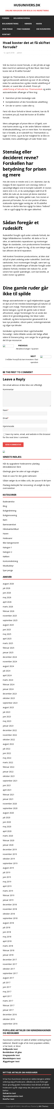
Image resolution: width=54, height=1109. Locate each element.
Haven (39, 24)
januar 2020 (8, 845)
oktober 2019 (9, 858)
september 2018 (10, 918)
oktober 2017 (9, 968)
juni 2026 (7, 592)
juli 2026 (6, 588)
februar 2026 (8, 611)
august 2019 (8, 868)
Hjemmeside (8, 426)
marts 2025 (8, 643)
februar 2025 (8, 647)
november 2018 (10, 909)
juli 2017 (6, 982)
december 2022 (10, 730)
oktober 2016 (9, 1019)
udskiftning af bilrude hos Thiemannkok (22, 89)
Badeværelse (9, 501)
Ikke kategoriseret (11, 542)
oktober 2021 (9, 776)
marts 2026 (8, 606)
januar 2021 (8, 799)
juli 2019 (6, 872)
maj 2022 (7, 758)
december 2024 (10, 657)
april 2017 (7, 996)
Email (5, 418)
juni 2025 (7, 629)
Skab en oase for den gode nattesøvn (20, 476)
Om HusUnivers (43, 29)
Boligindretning (10, 24)
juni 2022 (7, 753)
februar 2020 (8, 840)
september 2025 (10, 620)
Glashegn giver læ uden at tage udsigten (21, 471)
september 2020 (10, 808)
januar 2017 (8, 1010)
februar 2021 (8, 794)
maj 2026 (7, 597)
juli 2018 (6, 927)
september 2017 (10, 973)
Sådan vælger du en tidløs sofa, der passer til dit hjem (27, 480)
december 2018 (10, 904)
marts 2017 (8, 1000)
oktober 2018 (9, 913)
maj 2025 (7, 634)
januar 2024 (8, 689)
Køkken (28, 24)
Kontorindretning (10, 561)
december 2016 (10, 1014)
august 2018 (8, 923)
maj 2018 (7, 936)
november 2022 (10, 735)
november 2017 (10, 964)
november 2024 (10, 661)
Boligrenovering (22, 18)
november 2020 (10, 803)
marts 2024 (8, 680)
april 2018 (7, 941)
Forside (5, 18)
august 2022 (8, 744)
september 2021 (10, 780)
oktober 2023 (9, 698)
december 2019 (10, 849)
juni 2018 (7, 932)
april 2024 (7, 675)
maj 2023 (7, 721)
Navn (5, 410)
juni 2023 (7, 716)
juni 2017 (7, 987)
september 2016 (10, 1023)
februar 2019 (8, 895)
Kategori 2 (7, 552)
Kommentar (8, 389)
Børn (5, 520)
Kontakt (6, 34)
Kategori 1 (7, 547)
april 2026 (7, 602)
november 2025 (10, 615)
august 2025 (8, 625)
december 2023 (10, 693)
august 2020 (8, 813)
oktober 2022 (9, 739)
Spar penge (7, 29)
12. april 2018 (8, 52)
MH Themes (43, 1106)
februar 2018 (8, 950)
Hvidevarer (7, 538)
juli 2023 (6, 712)
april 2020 (7, 831)
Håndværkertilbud (11, 529)
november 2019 (10, 854)
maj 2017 (7, 991)
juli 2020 (6, 817)
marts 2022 (8, 762)
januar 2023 (8, 725)
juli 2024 (6, 670)
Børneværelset (9, 524)
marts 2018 (8, 946)
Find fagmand (23, 29)
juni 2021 (7, 785)
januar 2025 (8, 652)
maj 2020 (7, 826)
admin (19, 52)
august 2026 (8, 583)
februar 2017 (8, 1005)
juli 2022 (6, 748)
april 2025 (7, 638)
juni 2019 (7, 877)
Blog (5, 506)
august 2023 (8, 707)
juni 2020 (7, 822)
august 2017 (8, 978)
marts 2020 (8, 835)
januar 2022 (8, 771)
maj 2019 (7, 881)
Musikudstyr (8, 565)
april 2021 (7, 790)
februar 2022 (8, 767)
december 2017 (10, 959)
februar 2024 (8, 684)
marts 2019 (8, 890)
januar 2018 (8, 955)
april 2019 (7, 886)
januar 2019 (8, 900)
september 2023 (10, 703)
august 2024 (8, 666)
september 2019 (10, 863)
